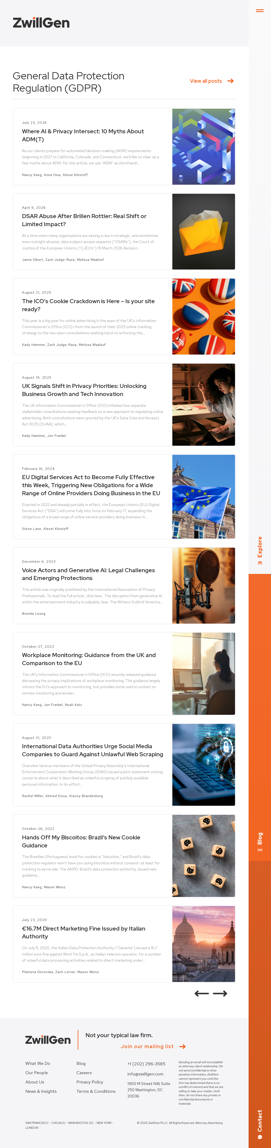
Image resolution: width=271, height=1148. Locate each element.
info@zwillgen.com (145, 1074)
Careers (84, 1072)
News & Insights (41, 1091)
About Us (34, 1082)
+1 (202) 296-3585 (146, 1064)
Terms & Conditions (96, 1091)
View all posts (206, 81)
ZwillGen (41, 22)
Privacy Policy (89, 1082)
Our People (36, 1072)
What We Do (37, 1063)
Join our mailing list (147, 1046)
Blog (81, 1063)
